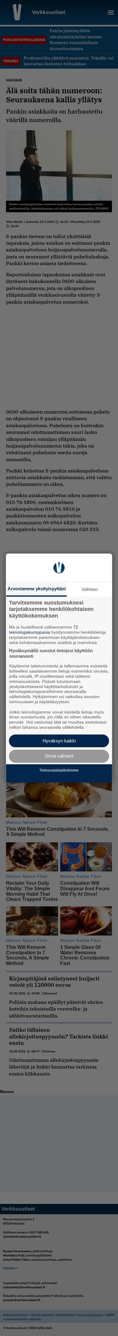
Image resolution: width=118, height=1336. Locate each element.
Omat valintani (59, 755)
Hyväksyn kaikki (59, 740)
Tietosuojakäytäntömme (59, 770)
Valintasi (89, 589)
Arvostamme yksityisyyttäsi (37, 588)
